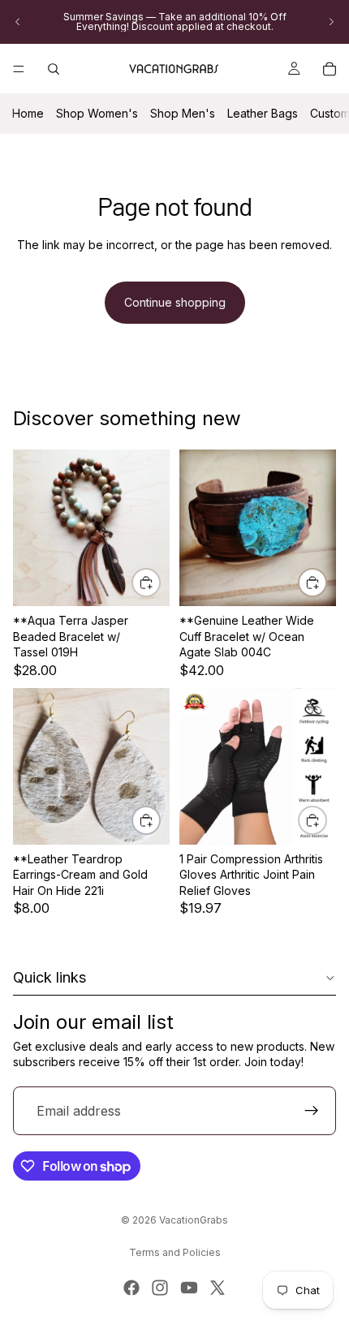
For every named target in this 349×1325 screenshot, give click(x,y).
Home (28, 113)
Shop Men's (182, 113)
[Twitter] (217, 1287)
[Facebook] (131, 1287)
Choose (160, 821)
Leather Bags (262, 113)
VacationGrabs (193, 1220)
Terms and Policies (175, 1252)
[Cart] (329, 69)
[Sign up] (312, 1111)
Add (160, 582)
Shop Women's (97, 113)
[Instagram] (160, 1287)
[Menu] (18, 69)
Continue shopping (175, 302)
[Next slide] (331, 22)
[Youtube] (189, 1287)
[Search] (53, 69)
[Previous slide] (18, 22)
